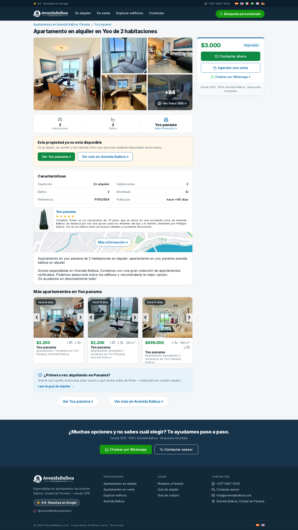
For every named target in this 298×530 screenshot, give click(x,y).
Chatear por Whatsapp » (233, 77)
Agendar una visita (233, 68)
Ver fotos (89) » (175, 103)
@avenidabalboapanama (54, 510)
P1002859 (101, 199)
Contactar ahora (233, 56)
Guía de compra (168, 495)
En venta (103, 13)
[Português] (252, 3)
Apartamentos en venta (119, 489)
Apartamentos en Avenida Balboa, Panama (61, 24)
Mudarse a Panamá (170, 483)
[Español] (236, 3)
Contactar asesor (178, 449)
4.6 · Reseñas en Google (52, 3)
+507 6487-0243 (219, 3)
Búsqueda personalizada (242, 14)
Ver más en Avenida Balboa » (105, 157)
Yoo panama (102, 24)
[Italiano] (247, 3)
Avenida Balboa (114, 501)
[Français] (257, 3)
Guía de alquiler (168, 489)
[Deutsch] (263, 3)
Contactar (156, 13)
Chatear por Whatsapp (128, 449)
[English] (241, 3)
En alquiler (83, 13)
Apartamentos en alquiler (120, 483)
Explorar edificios (129, 13)
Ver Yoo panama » (56, 157)
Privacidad (116, 525)
